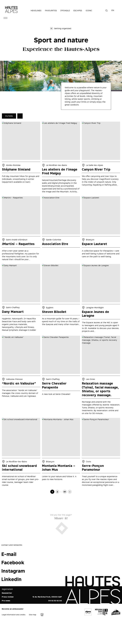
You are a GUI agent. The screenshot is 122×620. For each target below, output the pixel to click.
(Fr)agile (65, 10)
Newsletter (7, 593)
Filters (9, 116)
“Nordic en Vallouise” (21, 376)
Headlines (36, 10)
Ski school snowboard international (21, 453)
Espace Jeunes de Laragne (101, 299)
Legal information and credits (13, 615)
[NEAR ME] (20, 116)
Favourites (51, 10)
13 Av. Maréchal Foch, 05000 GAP (47, 597)
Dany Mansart (21, 299)
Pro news (6, 601)
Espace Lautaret (101, 229)
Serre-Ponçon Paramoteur (101, 453)
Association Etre (61, 229)
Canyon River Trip (101, 158)
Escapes (77, 10)
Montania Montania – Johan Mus (61, 453)
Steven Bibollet (61, 299)
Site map (32, 615)
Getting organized (62, 28)
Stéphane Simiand (21, 158)
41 (65, 492)
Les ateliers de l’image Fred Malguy (61, 158)
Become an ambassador (12, 609)
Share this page (61, 518)
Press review (7, 597)
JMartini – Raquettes (21, 229)
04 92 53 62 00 (55, 601)
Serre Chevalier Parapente (61, 376)
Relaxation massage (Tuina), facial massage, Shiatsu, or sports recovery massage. (101, 376)
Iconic (89, 10)
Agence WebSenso (42, 614)
